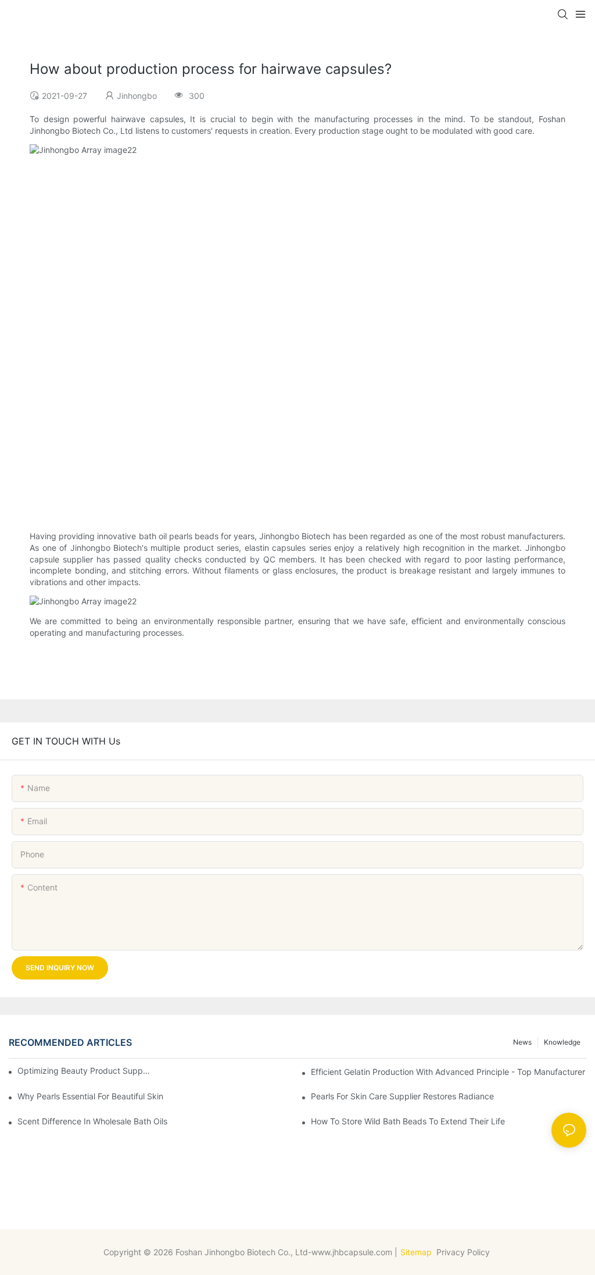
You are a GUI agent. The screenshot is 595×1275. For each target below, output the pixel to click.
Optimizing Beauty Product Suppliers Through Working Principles (83, 1070)
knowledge (562, 1042)
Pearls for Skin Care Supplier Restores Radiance (402, 1096)
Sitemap (416, 1252)
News (522, 1042)
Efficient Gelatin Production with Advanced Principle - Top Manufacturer (448, 1072)
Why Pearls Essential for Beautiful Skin (90, 1096)
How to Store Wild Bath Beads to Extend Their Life (408, 1121)
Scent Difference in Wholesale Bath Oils (92, 1121)
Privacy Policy (464, 1252)
